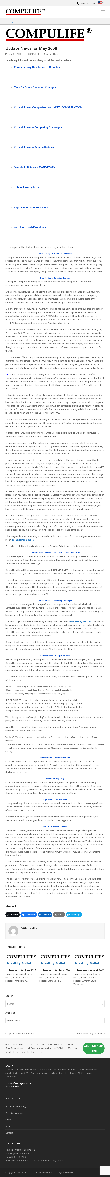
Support (9, 1119)
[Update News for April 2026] (89, 959)
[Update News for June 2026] (21, 959)
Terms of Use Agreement (18, 1083)
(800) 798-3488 (88, 3)
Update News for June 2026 (20, 970)
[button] (103, 11)
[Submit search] (102, 1003)
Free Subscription (14, 1113)
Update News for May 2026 (54, 970)
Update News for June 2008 (88, 1033)
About (9, 1066)
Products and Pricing (15, 1106)
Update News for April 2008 (20, 1033)
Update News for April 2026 (88, 970)
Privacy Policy (12, 1086)
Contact (9, 1132)
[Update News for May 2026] (54, 959)
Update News (52, 53)
